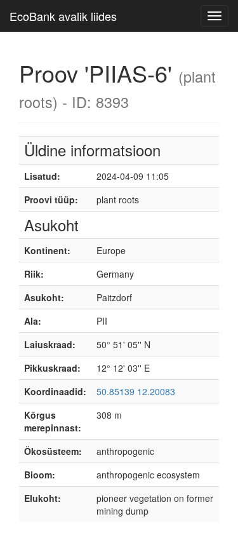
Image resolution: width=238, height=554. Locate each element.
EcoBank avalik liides (63, 16)
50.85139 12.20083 (135, 391)
